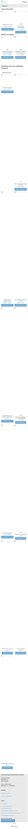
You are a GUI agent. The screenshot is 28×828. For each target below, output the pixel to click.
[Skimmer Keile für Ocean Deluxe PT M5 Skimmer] (7, 361)
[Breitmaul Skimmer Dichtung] (7, 709)
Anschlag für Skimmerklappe (21, 534)
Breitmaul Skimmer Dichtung (7, 763)
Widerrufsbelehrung (6, 808)
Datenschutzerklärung (7, 806)
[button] (20, 32)
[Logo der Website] (4, 2)
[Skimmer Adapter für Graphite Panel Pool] (20, 127)
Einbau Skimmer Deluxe (7, 533)
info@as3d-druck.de (5, 793)
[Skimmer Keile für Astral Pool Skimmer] (20, 245)
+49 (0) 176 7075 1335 (6, 796)
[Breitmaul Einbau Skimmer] (7, 594)
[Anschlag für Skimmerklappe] (21, 17)
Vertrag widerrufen (8, 820)
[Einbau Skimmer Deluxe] (7, 478)
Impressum (4, 803)
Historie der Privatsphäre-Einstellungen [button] (11, 813)
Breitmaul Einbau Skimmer (7, 648)
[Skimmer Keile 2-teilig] (7, 17)
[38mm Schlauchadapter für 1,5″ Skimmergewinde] (20, 361)
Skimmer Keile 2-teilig (7, 24)
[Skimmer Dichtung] (20, 594)
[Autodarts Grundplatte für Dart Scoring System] (20, 42)
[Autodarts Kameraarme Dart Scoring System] (7, 42)
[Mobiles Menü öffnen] (19, 2)
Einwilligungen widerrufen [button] (8, 815)
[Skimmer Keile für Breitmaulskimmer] (7, 245)
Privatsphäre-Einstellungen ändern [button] (10, 810)
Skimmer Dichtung (20, 648)
